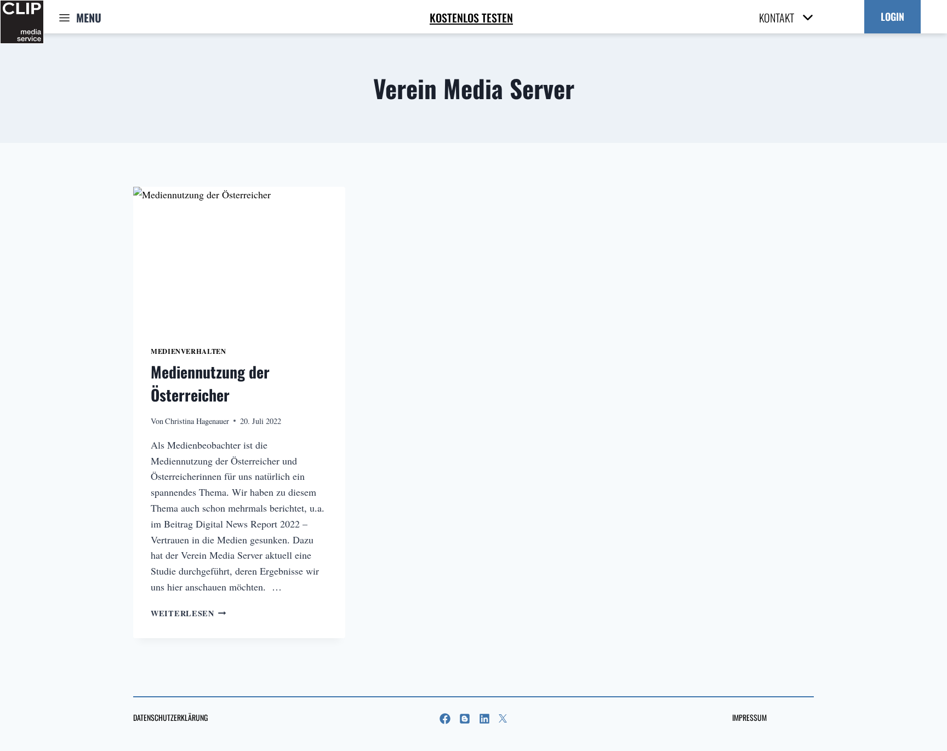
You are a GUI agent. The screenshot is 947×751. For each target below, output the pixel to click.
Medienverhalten (188, 351)
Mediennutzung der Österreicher (210, 383)
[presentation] (239, 257)
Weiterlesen (188, 613)
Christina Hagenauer (197, 421)
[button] (892, 16)
